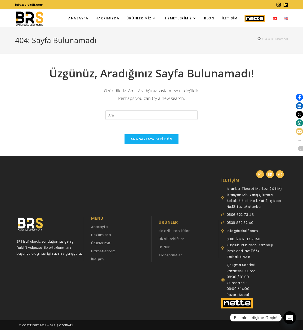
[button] (299, 97)
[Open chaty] (289, 317)
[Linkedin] (270, 174)
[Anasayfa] (259, 39)
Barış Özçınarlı (62, 325)
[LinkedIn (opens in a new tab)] (285, 4)
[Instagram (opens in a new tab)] (278, 4)
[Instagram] (260, 174)
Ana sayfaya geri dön (151, 139)
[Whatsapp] (280, 174)
